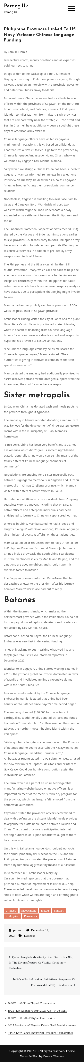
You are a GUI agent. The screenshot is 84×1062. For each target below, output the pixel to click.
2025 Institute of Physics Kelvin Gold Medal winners (42, 1025)
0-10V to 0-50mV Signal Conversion (31, 1018)
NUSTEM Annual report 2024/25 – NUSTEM (37, 1010)
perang (17, 930)
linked (45, 910)
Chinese (11, 910)
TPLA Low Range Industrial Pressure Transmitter (40, 1033)
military (59, 910)
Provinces (30, 916)
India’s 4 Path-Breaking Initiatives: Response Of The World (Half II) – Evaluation (44, 982)
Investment (28, 910)
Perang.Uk (16, 6)
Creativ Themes (53, 1056)
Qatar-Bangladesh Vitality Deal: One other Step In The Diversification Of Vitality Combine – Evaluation (41, 962)
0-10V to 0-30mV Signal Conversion (31, 1003)
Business (29, 935)
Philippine (12, 916)
